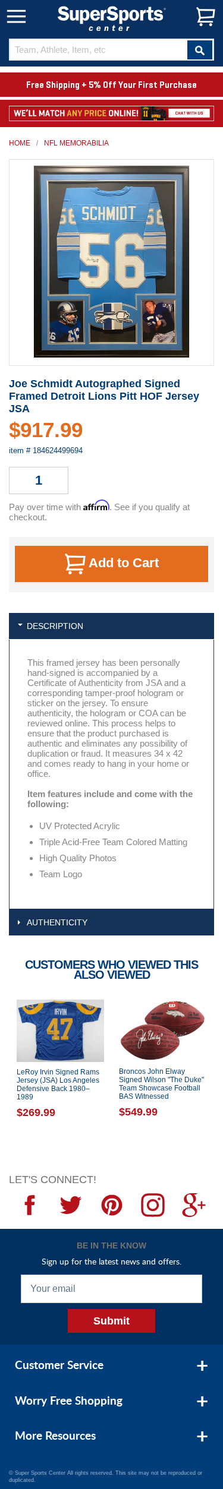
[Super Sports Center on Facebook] (29, 1205)
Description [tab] (55, 626)
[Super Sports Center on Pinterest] (111, 1205)
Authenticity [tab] (57, 922)
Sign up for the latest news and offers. (111, 1261)
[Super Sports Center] (111, 17)
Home (19, 143)
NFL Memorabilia (76, 143)
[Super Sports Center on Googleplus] (193, 1205)
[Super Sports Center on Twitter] (70, 1205)
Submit (111, 1321)
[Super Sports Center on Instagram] (152, 1205)
